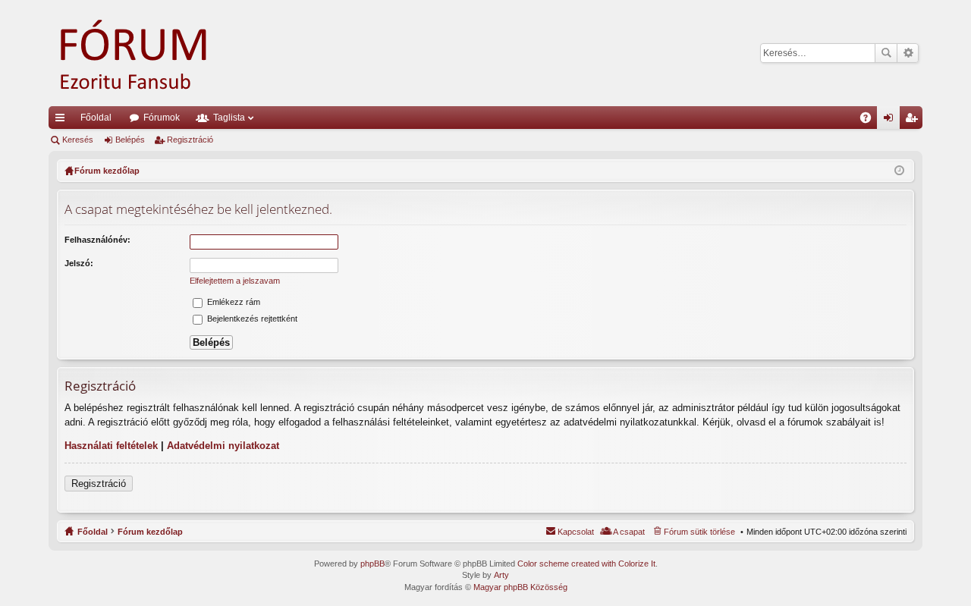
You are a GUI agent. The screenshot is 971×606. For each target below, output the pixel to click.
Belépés (130, 139)
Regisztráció (190, 139)
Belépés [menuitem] (891, 120)
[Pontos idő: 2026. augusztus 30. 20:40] (899, 170)
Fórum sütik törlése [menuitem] (699, 531)
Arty (501, 574)
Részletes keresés (907, 53)
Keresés (886, 53)
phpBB (372, 563)
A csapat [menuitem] (629, 531)
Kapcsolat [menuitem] (576, 531)
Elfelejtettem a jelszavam (235, 280)
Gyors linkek (63, 120)
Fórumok (161, 117)
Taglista (229, 117)
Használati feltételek (111, 445)
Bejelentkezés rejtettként (251, 318)
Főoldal (96, 117)
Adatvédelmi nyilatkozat (223, 445)
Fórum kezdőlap (150, 531)
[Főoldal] (155, 53)
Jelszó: (78, 263)
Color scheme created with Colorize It (586, 563)
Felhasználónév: (97, 239)
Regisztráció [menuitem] (914, 120)
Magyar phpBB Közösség (520, 587)
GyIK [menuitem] (870, 120)
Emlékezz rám (232, 301)
